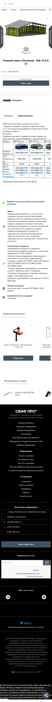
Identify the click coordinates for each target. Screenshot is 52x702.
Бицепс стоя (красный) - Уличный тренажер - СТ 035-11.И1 (18, 346)
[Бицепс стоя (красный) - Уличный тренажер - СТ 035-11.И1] (18, 332)
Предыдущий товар (2, 36)
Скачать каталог (26, 496)
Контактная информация (26, 507)
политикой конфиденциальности (28, 573)
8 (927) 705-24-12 (13, 527)
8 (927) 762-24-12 (13, 532)
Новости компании (26, 485)
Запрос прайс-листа (26, 544)
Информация (26, 451)
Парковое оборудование (26, 445)
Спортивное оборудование (26, 427)
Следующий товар (50, 36)
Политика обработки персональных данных (26, 467)
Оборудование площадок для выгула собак (26, 441)
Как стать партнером (26, 463)
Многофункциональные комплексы (26, 438)
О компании (26, 477)
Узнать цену (26, 83)
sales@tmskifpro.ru (14, 522)
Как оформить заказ (26, 459)
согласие (36, 570)
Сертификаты (26, 489)
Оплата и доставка (26, 456)
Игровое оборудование (26, 430)
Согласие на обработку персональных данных (26, 471)
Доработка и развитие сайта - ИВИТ (28, 672)
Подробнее (18, 358)
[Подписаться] (47, 562)
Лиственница (26, 434)
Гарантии (26, 492)
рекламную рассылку (34, 576)
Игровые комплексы (26, 423)
